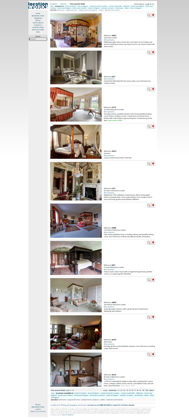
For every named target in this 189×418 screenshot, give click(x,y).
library (37, 20)
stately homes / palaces (89, 400)
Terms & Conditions (68, 415)
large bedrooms (74, 400)
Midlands (126, 6)
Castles (101, 10)
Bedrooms (60, 10)
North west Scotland (80, 8)
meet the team (38, 27)
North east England (137, 6)
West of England (135, 8)
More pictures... (109, 40)
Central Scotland (70, 6)
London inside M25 (115, 6)
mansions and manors (115, 400)
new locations (38, 22)
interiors (63, 4)
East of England (83, 6)
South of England (94, 8)
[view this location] (149, 16)
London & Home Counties (98, 6)
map (51, 6)
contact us (38, 25)
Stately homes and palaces (88, 10)
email (115, 405)
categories (38, 18)
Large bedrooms (71, 10)
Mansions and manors (112, 10)
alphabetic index (37, 16)
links (38, 32)
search (38, 409)
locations (53, 4)
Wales (127, 8)
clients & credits (38, 29)
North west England (64, 8)
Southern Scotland (107, 8)
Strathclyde (119, 8)
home (38, 13)
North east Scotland (65, 395)
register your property (38, 411)
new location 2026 (115, 120)
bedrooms (62, 400)
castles (102, 400)
